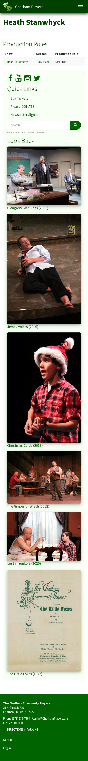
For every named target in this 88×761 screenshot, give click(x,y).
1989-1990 (42, 62)
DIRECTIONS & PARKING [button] (22, 729)
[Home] (7, 6)
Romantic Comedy (16, 62)
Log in (7, 748)
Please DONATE (22, 106)
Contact (8, 740)
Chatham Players (29, 6)
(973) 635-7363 (21, 718)
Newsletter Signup (24, 114)
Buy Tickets (19, 98)
